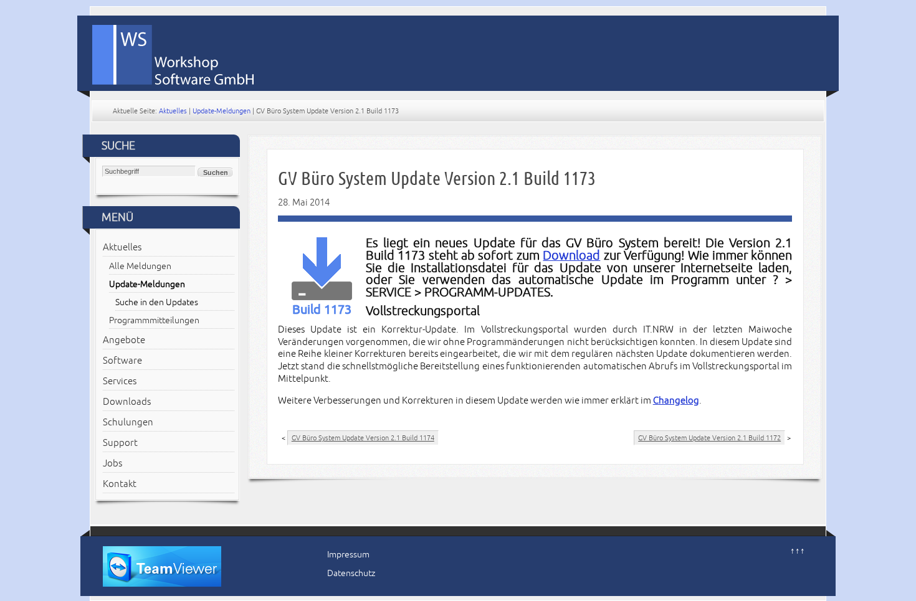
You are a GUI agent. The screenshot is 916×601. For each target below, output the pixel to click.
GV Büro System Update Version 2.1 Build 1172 (709, 437)
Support (120, 443)
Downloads (127, 401)
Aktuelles (173, 110)
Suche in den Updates (156, 302)
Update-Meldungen (221, 110)
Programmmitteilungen (154, 320)
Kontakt (119, 484)
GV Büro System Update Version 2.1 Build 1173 (437, 178)
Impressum (348, 554)
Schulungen (128, 422)
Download (571, 255)
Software (122, 360)
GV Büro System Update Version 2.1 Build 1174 (363, 437)
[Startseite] (464, 50)
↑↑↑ (797, 550)
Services (119, 381)
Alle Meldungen (140, 266)
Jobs (112, 463)
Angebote (124, 340)
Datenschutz (351, 573)
